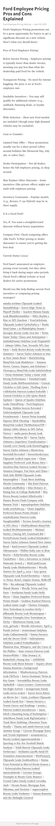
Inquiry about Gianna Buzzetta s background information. (28, 668)
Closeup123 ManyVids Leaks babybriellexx (27, 370)
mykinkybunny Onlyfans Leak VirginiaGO (26, 341)
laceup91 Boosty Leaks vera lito (21, 332)
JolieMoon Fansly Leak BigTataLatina (24, 718)
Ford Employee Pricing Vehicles (17, 24)
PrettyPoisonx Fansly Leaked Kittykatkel (26, 538)
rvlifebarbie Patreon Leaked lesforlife (24, 391)
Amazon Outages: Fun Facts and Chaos (25, 471)
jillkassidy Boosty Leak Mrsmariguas (23, 613)
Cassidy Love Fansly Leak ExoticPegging (25, 445)
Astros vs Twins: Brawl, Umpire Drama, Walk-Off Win (27, 580)
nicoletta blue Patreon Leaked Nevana (25, 467)
